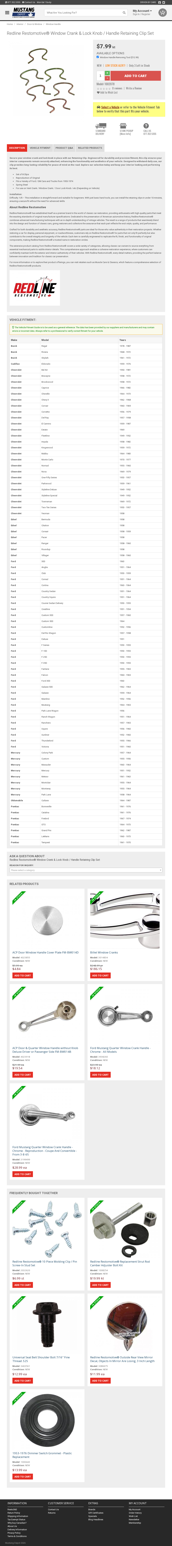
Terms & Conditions (17, 1536)
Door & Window (34, 24)
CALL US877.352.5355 (149, 132)
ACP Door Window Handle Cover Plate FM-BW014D (45, 952)
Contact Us (29, 2)
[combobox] (86, 870)
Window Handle (53, 24)
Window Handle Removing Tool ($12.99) (119, 57)
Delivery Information (17, 1529)
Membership (135, 1523)
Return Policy (14, 1513)
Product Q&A (64, 147)
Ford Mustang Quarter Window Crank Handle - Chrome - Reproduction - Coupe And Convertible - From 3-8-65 (44, 1150)
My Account (134, 1509)
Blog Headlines (95, 1519)
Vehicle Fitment (40, 147)
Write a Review (134, 88)
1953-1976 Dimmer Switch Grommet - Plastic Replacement (42, 1455)
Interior (20, 24)
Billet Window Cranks (104, 952)
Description (17, 147)
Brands (91, 1509)
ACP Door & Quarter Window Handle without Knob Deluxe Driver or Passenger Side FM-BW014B (45, 1050)
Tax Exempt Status (16, 1519)
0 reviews (117, 88)
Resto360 (12, 1509)
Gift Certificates (95, 1513)
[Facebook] (159, 2)
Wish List (133, 1516)
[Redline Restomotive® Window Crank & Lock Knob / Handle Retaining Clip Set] (48, 80)
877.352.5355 (13, 2)
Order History (135, 1513)
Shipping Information (18, 1516)
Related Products (90, 147)
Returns (51, 1513)
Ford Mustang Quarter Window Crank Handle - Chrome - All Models (120, 1050)
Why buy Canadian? (17, 1523)
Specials (92, 1516)
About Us (12, 1526)
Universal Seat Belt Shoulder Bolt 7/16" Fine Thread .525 (41, 1359)
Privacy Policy (14, 1533)
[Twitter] (163, 2)
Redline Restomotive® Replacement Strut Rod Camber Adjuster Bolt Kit (120, 1263)
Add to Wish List (109, 92)
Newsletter (134, 1519)
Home (10, 24)
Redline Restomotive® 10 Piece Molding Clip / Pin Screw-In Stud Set (44, 1263)
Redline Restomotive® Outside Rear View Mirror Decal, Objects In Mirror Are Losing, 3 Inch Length (122, 1359)
